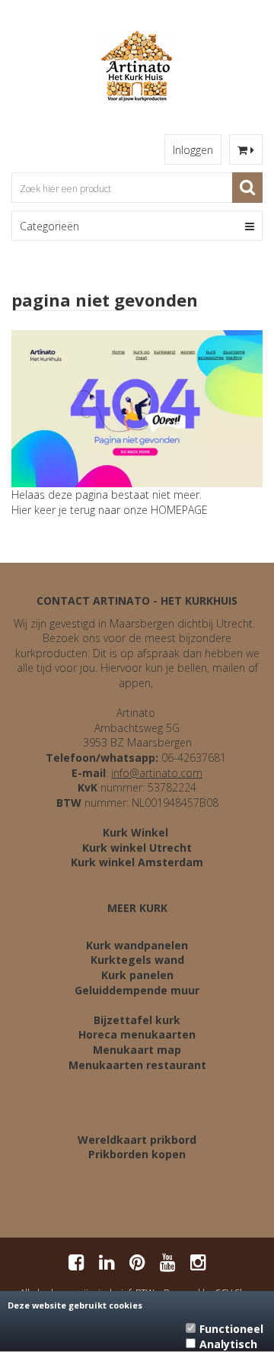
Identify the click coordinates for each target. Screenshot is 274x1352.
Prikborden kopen (137, 1154)
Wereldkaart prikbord (137, 1139)
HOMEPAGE (179, 510)
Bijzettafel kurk (137, 1020)
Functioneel (231, 1328)
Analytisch (228, 1344)
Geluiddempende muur (137, 990)
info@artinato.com (156, 773)
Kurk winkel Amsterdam (137, 862)
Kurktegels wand (137, 959)
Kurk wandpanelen (137, 945)
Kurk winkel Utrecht (137, 847)
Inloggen (193, 150)
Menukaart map (137, 1049)
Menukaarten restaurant (137, 1065)
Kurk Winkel (135, 832)
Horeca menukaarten (137, 1034)
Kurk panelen (137, 975)
